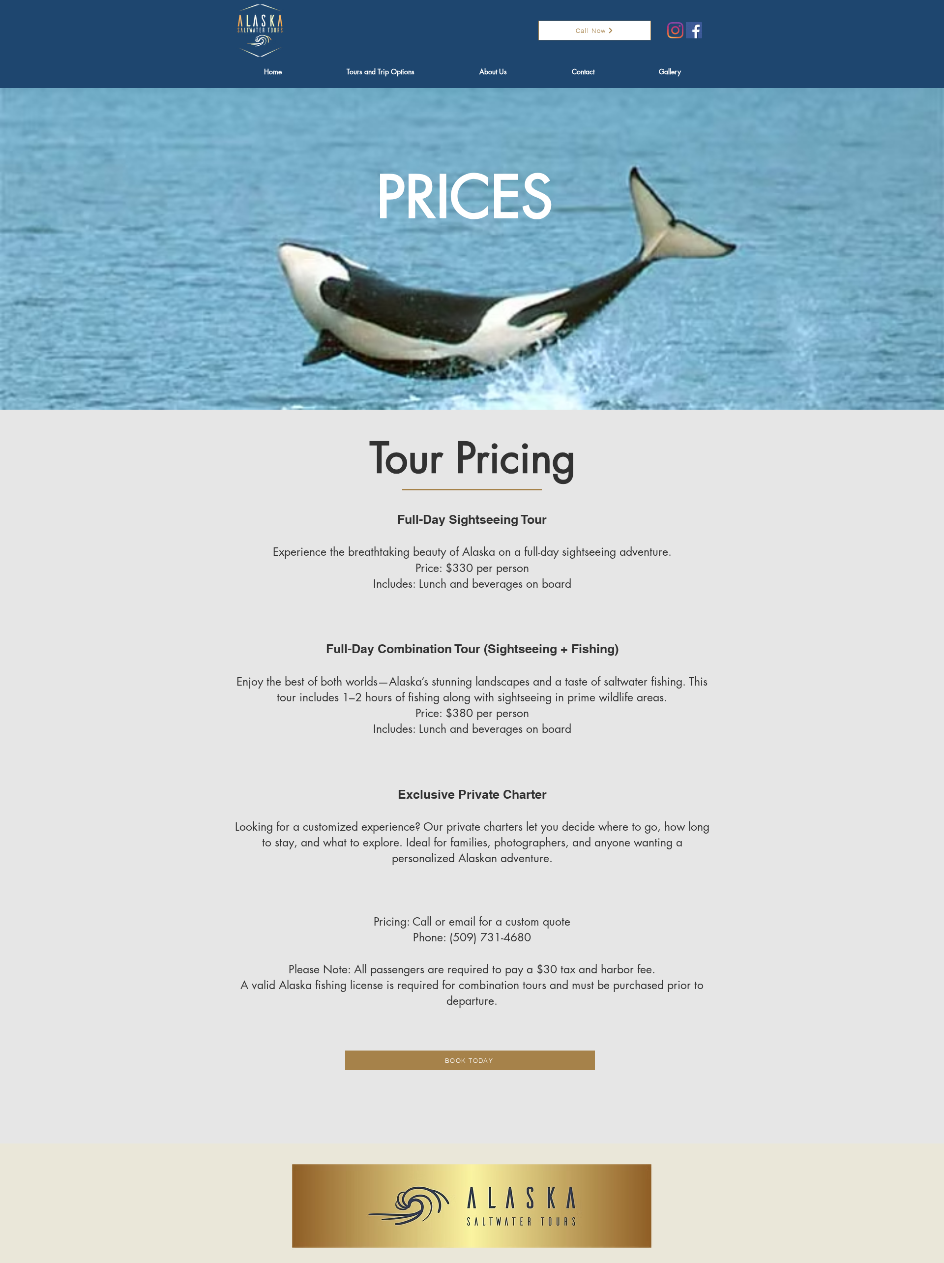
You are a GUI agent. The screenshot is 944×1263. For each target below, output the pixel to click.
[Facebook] (694, 30)
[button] (380, 72)
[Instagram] (675, 30)
